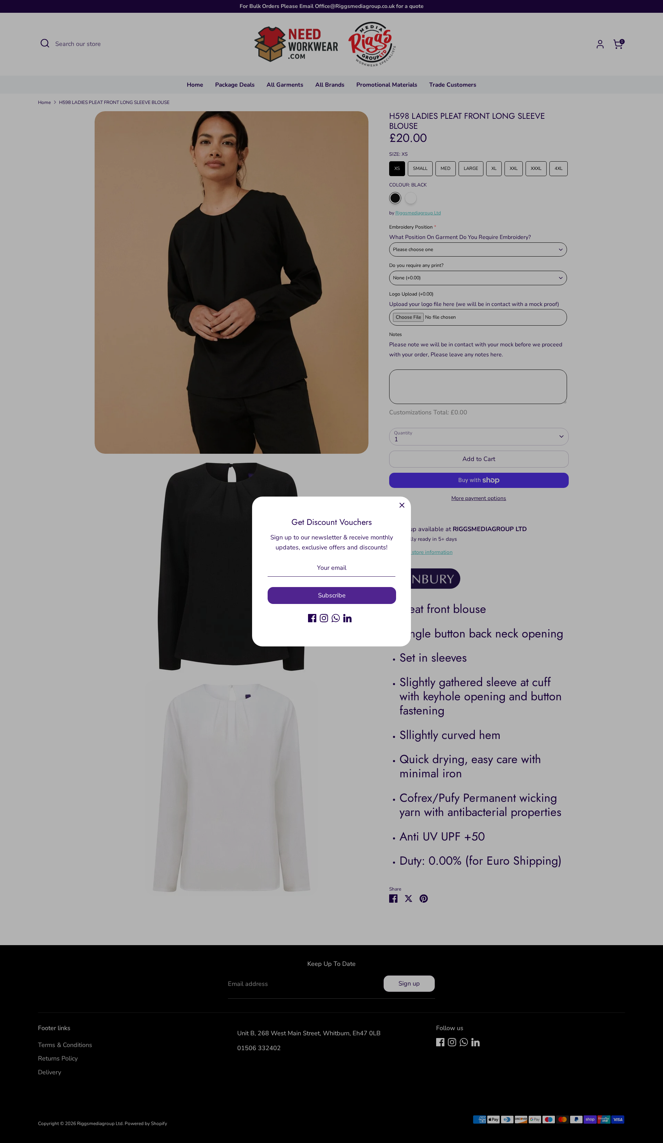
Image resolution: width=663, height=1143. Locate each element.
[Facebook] (312, 618)
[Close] (402, 505)
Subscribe (332, 595)
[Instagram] (324, 618)
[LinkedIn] (347, 618)
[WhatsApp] (336, 618)
